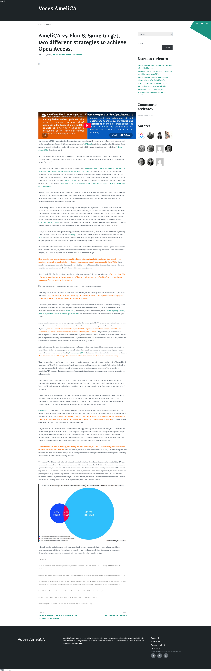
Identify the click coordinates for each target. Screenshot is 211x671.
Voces (48, 25)
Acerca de (155, 638)
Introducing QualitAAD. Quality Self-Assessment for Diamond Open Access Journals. (152, 92)
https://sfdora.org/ (97, 591)
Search (140, 44)
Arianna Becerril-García (61, 55)
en (202, 24)
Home (40, 25)
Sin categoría (78, 55)
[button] (42, 513)
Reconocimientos (159, 645)
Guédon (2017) (43, 410)
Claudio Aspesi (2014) (77, 353)
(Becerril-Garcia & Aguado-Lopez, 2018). (75, 171)
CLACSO (42, 222)
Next (125, 612)
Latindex (49, 222)
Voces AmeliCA (57, 8)
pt (207, 24)
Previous (41, 612)
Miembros (155, 641)
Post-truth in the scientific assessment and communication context (57, 616)
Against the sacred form (116, 615)
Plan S (81, 147)
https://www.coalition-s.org (83, 603)
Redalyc (56, 222)
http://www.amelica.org (45, 569)
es (197, 24)
